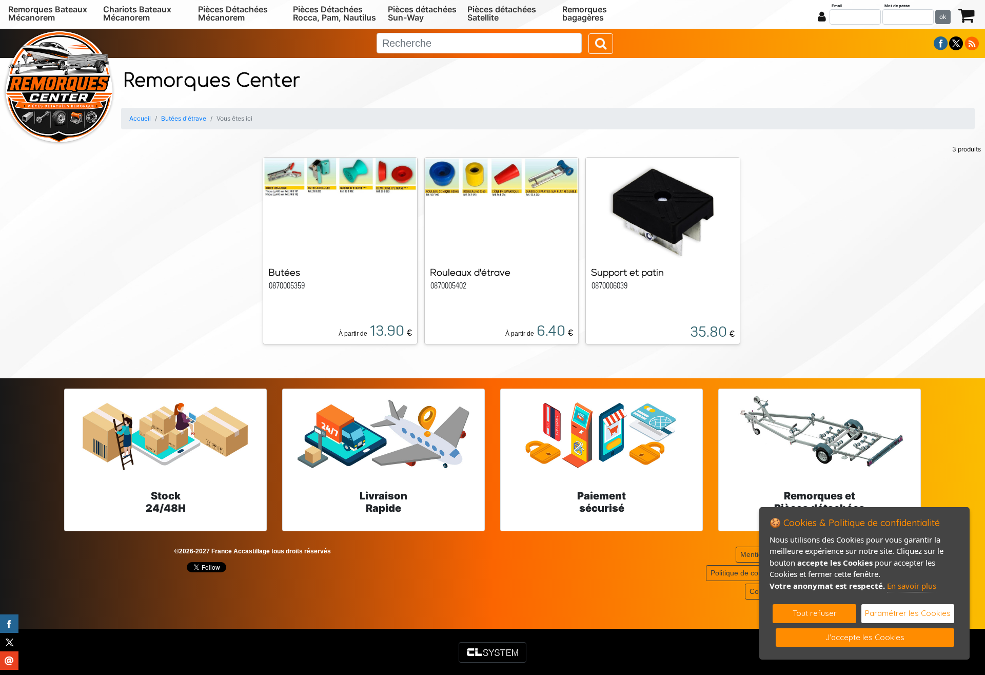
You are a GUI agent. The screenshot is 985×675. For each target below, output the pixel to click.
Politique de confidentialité (753, 573)
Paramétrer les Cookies (908, 613)
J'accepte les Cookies (864, 637)
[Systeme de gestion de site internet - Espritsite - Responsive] (492, 652)
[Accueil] (59, 86)
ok (943, 17)
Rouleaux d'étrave (470, 272)
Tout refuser (815, 613)
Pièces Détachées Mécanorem (233, 13)
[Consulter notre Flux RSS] (971, 42)
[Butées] (340, 176)
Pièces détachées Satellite (501, 13)
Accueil (140, 118)
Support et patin (627, 272)
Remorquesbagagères (584, 13)
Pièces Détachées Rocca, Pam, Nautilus (334, 13)
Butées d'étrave (183, 118)
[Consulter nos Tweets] (956, 42)
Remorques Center (212, 80)
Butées (284, 272)
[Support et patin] (663, 207)
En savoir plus (911, 586)
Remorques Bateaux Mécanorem (47, 13)
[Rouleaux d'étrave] (502, 176)
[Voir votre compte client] (822, 16)
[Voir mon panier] (966, 15)
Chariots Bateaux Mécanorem (137, 13)
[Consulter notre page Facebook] (941, 42)
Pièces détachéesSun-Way (422, 13)
